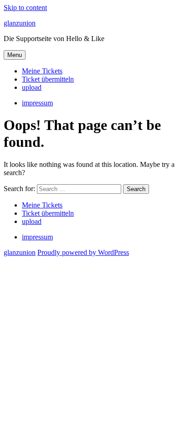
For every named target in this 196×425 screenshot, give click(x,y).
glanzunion (20, 23)
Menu (14, 55)
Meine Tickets (42, 71)
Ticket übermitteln (48, 79)
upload (31, 87)
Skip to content (25, 7)
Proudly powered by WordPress (83, 252)
